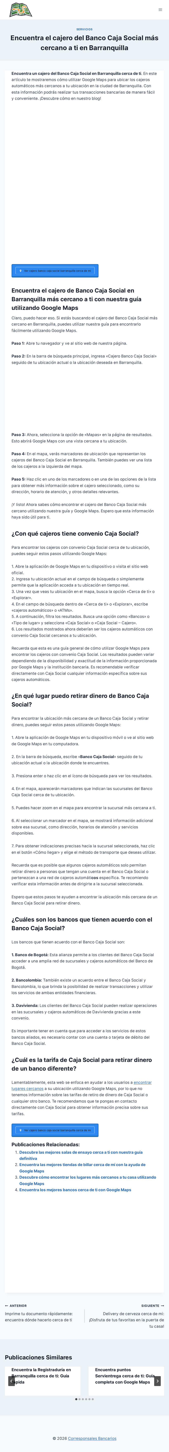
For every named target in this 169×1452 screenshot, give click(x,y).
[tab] (76, 1399)
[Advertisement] (84, 233)
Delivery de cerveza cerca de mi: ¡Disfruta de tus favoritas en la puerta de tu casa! (126, 1316)
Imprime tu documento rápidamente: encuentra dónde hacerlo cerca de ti (39, 1313)
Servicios (84, 29)
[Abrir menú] (160, 9)
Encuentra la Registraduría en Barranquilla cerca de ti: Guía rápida (41, 1376)
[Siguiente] (157, 1381)
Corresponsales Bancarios (92, 1438)
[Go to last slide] (11, 1381)
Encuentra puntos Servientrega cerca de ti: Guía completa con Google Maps (125, 1376)
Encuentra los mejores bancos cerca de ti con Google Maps (75, 1189)
